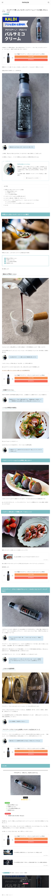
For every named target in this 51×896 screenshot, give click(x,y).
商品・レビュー (6, 14)
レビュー (21, 872)
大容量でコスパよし (11, 192)
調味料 (26, 872)
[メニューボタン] (2, 2)
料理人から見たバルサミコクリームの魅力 (14, 189)
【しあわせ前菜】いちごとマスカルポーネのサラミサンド (26, 556)
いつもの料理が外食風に (12, 194)
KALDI (13, 872)
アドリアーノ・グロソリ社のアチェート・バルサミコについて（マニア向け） (22, 200)
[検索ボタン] (48, 2)
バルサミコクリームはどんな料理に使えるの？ (15, 196)
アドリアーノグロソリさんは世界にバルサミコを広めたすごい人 (20, 203)
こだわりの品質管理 (11, 201)
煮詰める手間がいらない (12, 191)
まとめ (6, 205)
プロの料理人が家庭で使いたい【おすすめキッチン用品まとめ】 (28, 852)
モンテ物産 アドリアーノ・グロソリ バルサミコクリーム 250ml (30, 54)
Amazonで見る (31, 56)
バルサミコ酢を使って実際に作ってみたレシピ (15, 198)
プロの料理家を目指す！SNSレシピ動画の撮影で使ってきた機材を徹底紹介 (30, 862)
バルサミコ (17, 872)
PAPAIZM (25, 2)
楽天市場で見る (31, 59)
